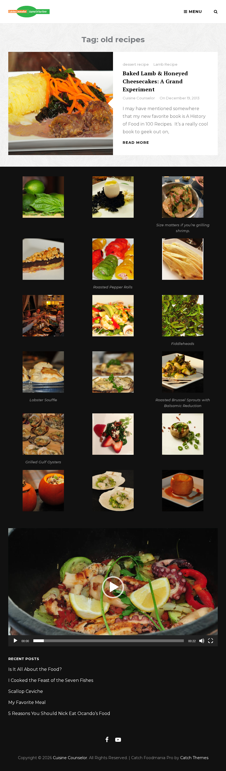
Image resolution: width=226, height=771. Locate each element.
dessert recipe (136, 64)
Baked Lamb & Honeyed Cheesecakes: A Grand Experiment (155, 81)
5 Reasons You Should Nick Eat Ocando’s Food (59, 713)
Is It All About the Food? (35, 669)
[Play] (15, 641)
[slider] (108, 640)
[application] (113, 587)
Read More (136, 142)
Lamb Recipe (165, 64)
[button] (113, 587)
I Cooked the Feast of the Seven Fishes (50, 680)
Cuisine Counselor (139, 98)
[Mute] (202, 641)
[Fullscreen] (210, 641)
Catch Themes (194, 757)
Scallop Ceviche (25, 691)
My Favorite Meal (27, 702)
